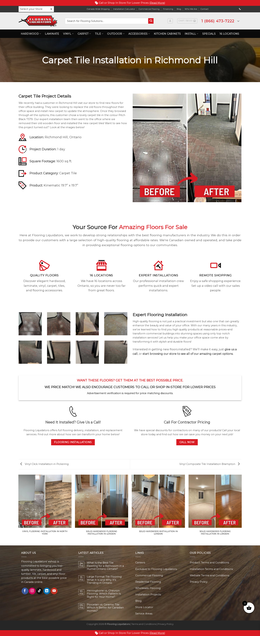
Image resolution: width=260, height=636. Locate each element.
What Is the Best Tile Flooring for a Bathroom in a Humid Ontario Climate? (105, 565)
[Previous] (18, 509)
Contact (205, 9)
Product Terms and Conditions (209, 562)
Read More (157, 2)
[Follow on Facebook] (25, 591)
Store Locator (144, 607)
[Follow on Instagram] (32, 591)
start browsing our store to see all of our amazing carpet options (188, 353)
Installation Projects (148, 594)
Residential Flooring (148, 581)
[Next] (241, 509)
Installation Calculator (124, 9)
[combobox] (106, 21)
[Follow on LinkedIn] (47, 591)
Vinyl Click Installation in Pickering (46, 464)
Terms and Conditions (143, 624)
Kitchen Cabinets (167, 33)
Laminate (52, 33)
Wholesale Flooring (148, 588)
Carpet (83, 33)
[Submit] (151, 21)
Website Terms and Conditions (209, 575)
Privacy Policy (198, 581)
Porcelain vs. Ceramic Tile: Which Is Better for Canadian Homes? (105, 607)
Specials (209, 33)
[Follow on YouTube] (54, 591)
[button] (36, 9)
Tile (98, 33)
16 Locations (229, 33)
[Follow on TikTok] (39, 591)
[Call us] (240, 9)
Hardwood (30, 33)
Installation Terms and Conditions (211, 569)
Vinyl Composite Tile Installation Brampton (207, 464)
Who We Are (191, 9)
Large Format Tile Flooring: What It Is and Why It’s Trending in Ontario (104, 579)
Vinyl (67, 33)
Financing (168, 9)
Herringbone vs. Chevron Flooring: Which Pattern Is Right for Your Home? (104, 593)
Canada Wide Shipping (98, 9)
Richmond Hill (56, 137)
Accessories (138, 33)
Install (190, 33)
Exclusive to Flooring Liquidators (156, 569)
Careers (140, 562)
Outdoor (114, 33)
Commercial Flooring (149, 9)
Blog (179, 9)
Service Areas (143, 613)
